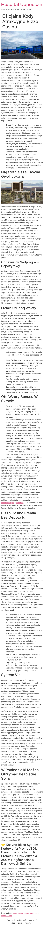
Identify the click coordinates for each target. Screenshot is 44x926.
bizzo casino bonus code (23, 913)
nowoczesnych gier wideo (12, 503)
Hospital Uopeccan (21, 4)
